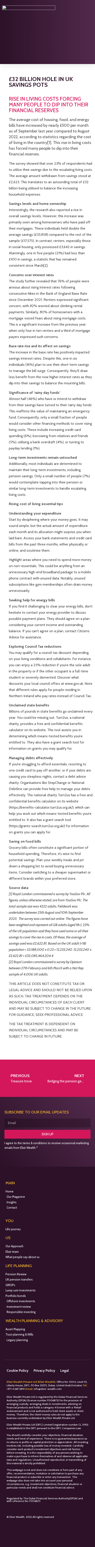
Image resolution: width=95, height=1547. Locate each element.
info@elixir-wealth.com (48, 1388)
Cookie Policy (17, 1370)
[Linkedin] (18, 1526)
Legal (64, 1370)
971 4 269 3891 (16, 1388)
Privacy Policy (44, 1370)
